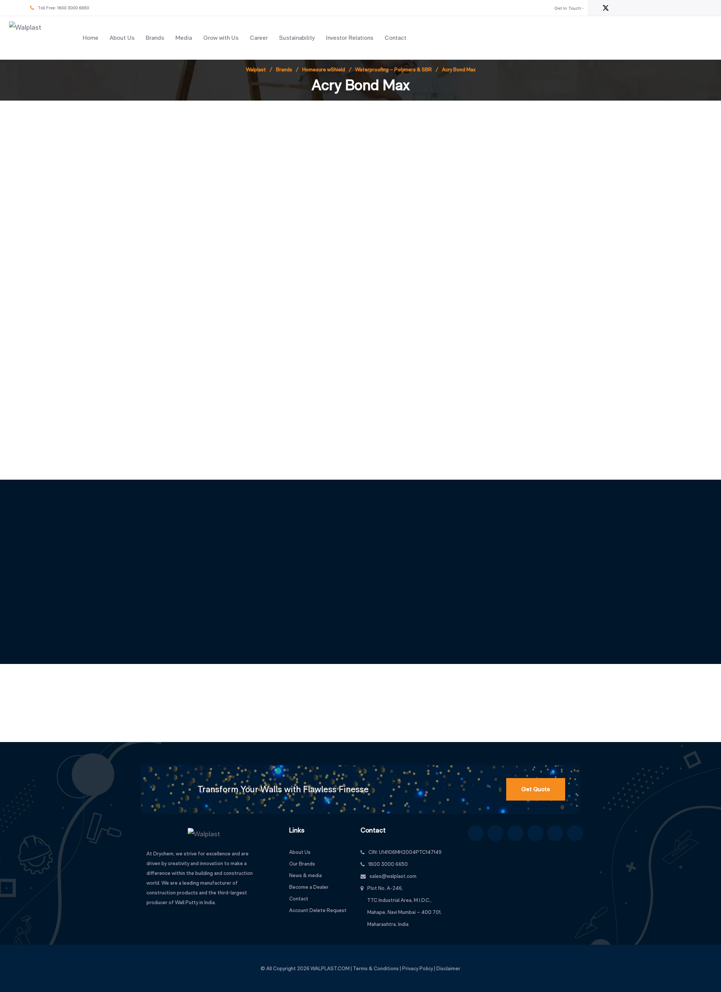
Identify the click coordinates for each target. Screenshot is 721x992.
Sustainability (297, 37)
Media (183, 37)
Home (90, 37)
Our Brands (302, 864)
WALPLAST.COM (330, 968)
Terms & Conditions (376, 968)
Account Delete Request (318, 910)
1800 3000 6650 (73, 8)
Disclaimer (448, 968)
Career (259, 37)
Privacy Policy (417, 968)
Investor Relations (349, 37)
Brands (155, 37)
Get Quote (535, 789)
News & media (305, 875)
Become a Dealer (309, 887)
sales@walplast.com (393, 876)
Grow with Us (220, 37)
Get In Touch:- (569, 8)
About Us (122, 37)
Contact (395, 37)
